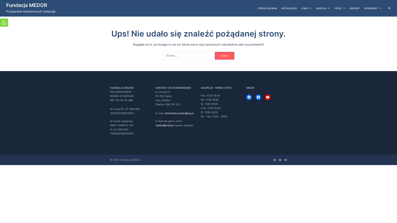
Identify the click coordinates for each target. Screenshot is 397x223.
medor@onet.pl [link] (165, 125)
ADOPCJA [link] (321, 8)
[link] (4, 23)
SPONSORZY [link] (371, 8)
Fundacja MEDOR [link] (26, 5)
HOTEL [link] (338, 8)
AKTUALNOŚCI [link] (289, 8)
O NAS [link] (304, 8)
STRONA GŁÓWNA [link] (267, 8)
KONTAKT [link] (355, 8)
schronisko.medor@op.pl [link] (179, 113)
